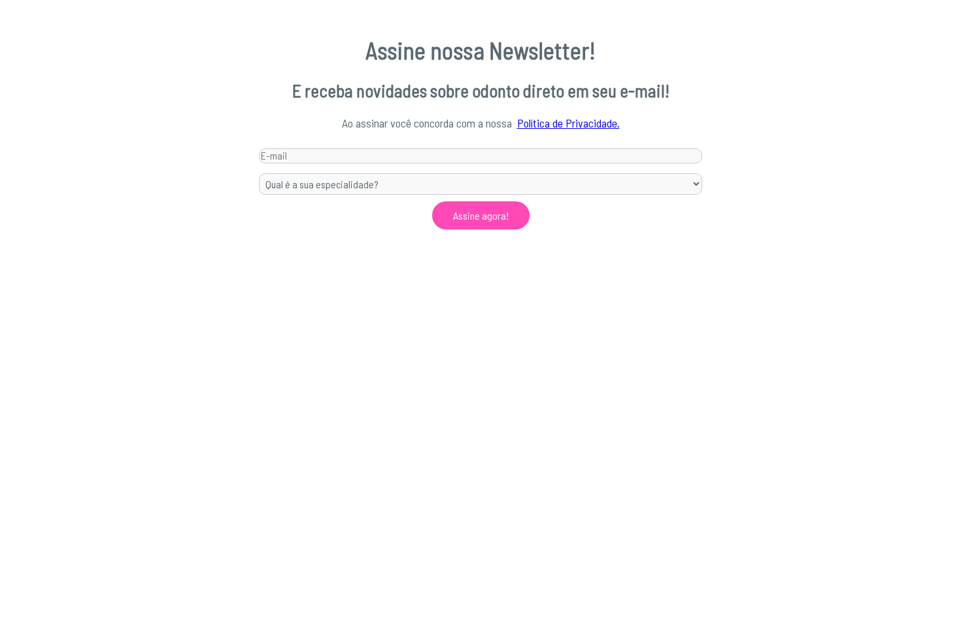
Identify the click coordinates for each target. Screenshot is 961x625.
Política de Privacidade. (568, 123)
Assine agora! (481, 215)
